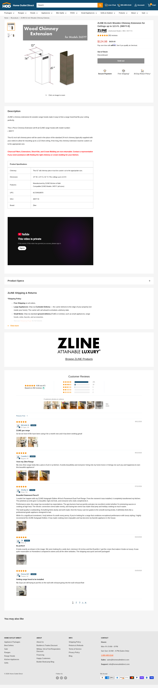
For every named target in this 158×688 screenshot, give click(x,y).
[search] (67, 5)
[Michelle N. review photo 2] (33, 442)
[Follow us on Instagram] (61, 677)
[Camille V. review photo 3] (44, 475)
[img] (21, 422)
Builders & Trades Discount (47, 645)
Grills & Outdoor (107, 13)
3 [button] (79, 602)
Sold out (120, 61)
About (133, 13)
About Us (40, 642)
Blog (70, 656)
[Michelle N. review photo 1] (21, 442)
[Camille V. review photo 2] (33, 475)
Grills (6, 663)
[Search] (100, 5)
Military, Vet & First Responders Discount (48, 650)
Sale (143, 13)
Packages (8, 13)
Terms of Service (75, 649)
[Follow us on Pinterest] (65, 677)
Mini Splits (60, 13)
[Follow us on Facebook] (57, 677)
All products (14, 18)
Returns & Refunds (76, 645)
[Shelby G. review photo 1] (21, 526)
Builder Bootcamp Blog (45, 662)
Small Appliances (87, 13)
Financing (40, 655)
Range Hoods (9, 656)
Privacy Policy (74, 652)
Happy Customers (43, 658)
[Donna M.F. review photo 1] (21, 591)
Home (6, 18)
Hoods (32, 13)
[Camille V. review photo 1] (21, 475)
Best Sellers (9, 645)
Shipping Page (26, 321)
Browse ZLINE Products (79, 359)
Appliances (45, 13)
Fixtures (122, 13)
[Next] (87, 57)
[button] (102, 35)
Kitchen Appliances (11, 659)
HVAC (72, 13)
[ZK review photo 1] (21, 559)
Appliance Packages (12, 642)
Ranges (21, 13)
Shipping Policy (75, 642)
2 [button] (76, 602)
